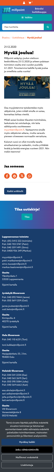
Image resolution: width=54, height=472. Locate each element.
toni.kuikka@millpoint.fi (14, 345)
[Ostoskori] (30, 3)
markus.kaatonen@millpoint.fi (17, 267)
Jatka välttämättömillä (27, 449)
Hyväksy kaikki (27, 442)
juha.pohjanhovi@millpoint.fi (16, 396)
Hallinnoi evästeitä (27, 457)
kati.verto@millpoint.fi (13, 400)
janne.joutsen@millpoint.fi (15, 306)
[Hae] (48, 27)
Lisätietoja (27, 465)
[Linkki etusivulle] (13, 10)
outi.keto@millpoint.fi (13, 309)
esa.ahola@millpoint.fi (13, 390)
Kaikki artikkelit (15, 191)
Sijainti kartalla (9, 284)
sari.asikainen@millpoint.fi (15, 393)
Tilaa (27, 216)
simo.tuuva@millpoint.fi (14, 263)
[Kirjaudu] (24, 3)
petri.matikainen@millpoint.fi (17, 260)
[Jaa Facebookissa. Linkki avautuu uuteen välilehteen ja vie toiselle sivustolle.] (8, 176)
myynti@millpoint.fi (14, 129)
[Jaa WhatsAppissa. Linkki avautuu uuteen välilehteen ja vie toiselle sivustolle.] (30, 176)
